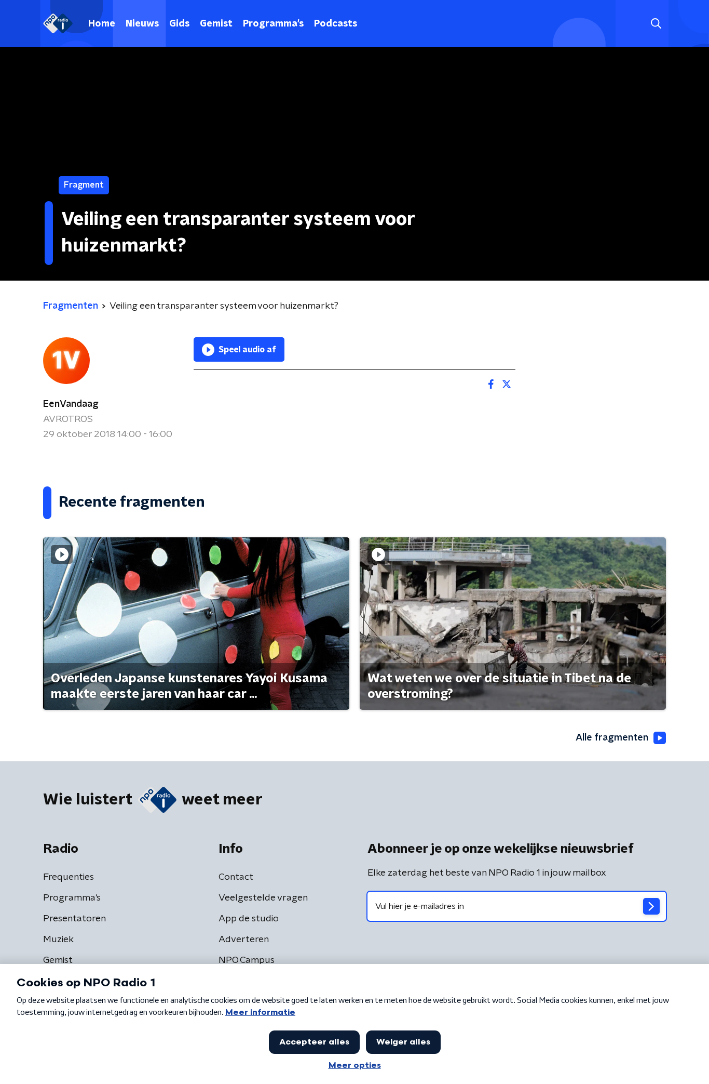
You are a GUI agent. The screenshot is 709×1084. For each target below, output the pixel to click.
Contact (236, 877)
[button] (656, 23)
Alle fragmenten (612, 738)
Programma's (273, 24)
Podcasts (335, 24)
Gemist (216, 24)
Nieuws (142, 24)
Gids (179, 24)
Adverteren (244, 939)
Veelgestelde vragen (263, 898)
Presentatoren (74, 918)
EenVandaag (71, 404)
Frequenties (68, 877)
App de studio (249, 918)
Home (101, 24)
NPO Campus (247, 960)
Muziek (58, 939)
